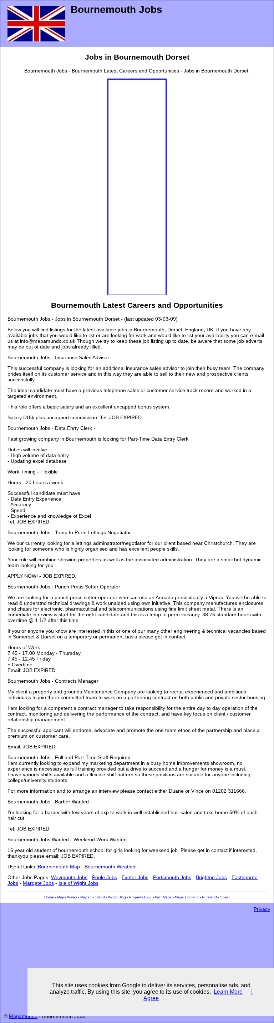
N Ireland (209, 897)
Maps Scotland (92, 897)
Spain (225, 897)
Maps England (187, 897)
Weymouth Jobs (69, 877)
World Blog (117, 897)
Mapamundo (23, 1016)
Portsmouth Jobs (172, 877)
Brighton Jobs (211, 877)
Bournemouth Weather (110, 866)
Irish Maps (163, 897)
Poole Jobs (104, 877)
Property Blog (140, 897)
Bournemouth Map (59, 866)
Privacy (262, 909)
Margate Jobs (38, 883)
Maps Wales (67, 897)
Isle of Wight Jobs (78, 883)
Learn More (228, 992)
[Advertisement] (137, 187)
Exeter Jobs (135, 877)
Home (49, 897)
